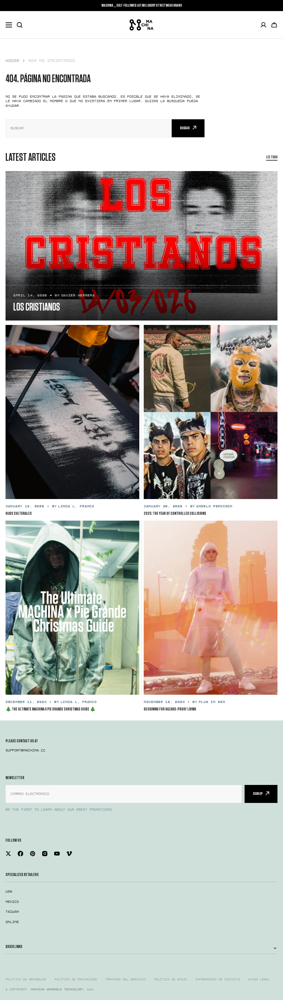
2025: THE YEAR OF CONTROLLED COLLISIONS (175, 513)
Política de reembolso (26, 979)
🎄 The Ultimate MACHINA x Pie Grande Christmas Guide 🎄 (51, 709)
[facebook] (20, 853)
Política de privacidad (75, 979)
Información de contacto (217, 979)
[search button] (19, 25)
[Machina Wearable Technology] (141, 25)
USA (9, 891)
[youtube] (57, 853)
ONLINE (12, 922)
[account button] (263, 25)
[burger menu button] (9, 25)
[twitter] (8, 853)
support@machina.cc (25, 750)
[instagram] (45, 853)
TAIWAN (12, 912)
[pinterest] (33, 853)
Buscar (185, 128)
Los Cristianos (36, 307)
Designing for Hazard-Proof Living (170, 709)
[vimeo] (69, 853)
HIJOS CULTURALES (19, 513)
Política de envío (170, 979)
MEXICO (12, 902)
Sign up (258, 794)
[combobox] (88, 128)
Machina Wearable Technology (57, 989)
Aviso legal (258, 979)
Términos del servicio (125, 979)
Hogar (12, 60)
